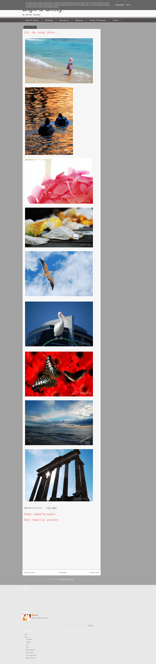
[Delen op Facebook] (54, 508)
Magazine (79, 20)
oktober (28, 642)
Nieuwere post (29, 572)
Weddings (49, 20)
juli (27, 645)
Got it (128, 5)
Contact (115, 20)
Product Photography (97, 20)
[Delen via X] (52, 508)
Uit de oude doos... (31, 655)
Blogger (91, 625)
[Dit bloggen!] (49, 508)
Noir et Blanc (30, 652)
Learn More (119, 5)
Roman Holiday (30, 650)
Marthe (36, 615)
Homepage (62, 572)
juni (27, 647)
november (29, 639)
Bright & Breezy (32, 20)
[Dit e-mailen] (47, 508)
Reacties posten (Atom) (66, 579)
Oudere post (94, 572)
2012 (26, 634)
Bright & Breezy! (31, 658)
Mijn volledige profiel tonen (40, 618)
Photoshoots (64, 20)
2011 (26, 637)
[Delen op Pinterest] (56, 508)
